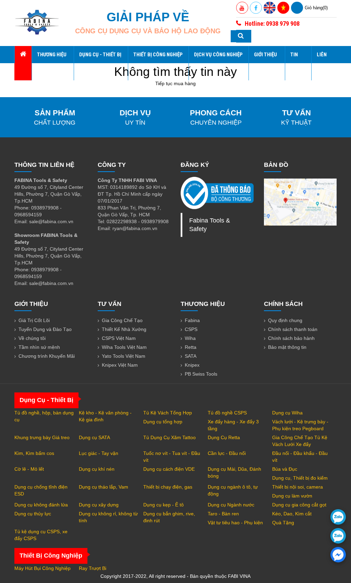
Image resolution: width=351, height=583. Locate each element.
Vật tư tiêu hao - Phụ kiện (235, 522)
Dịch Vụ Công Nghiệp (218, 55)
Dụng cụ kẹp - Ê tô (163, 504)
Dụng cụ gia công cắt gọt (299, 504)
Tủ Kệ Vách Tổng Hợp (167, 412)
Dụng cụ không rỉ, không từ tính (108, 517)
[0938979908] (338, 517)
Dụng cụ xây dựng (99, 504)
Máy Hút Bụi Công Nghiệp (42, 568)
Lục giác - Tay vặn (98, 453)
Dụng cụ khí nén (96, 469)
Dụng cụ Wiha (287, 412)
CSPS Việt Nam (119, 338)
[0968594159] (338, 536)
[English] (270, 8)
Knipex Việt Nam (120, 365)
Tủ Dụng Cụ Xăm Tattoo (169, 437)
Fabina (192, 320)
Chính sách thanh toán (292, 329)
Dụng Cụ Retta (224, 437)
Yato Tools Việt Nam (123, 356)
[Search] (241, 36)
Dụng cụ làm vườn (292, 496)
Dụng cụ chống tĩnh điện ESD (41, 490)
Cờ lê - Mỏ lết (29, 469)
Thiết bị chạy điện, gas (167, 487)
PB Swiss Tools (201, 374)
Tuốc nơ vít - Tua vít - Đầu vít (171, 456)
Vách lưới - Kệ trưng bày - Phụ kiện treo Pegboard (300, 425)
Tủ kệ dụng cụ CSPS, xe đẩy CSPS (41, 535)
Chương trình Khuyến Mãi (47, 356)
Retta (190, 347)
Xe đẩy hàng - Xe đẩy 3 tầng (233, 425)
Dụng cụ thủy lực (32, 513)
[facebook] (338, 554)
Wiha (190, 338)
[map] (300, 202)
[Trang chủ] (23, 54)
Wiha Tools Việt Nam (124, 347)
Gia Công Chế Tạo (122, 320)
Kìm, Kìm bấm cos (34, 453)
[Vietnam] (283, 8)
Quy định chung (285, 320)
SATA (190, 356)
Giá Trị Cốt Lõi (34, 320)
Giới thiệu (265, 55)
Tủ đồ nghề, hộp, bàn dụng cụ (44, 416)
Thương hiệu (51, 55)
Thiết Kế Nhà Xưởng (124, 329)
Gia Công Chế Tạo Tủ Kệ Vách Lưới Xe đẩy (299, 441)
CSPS (191, 329)
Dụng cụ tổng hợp (162, 421)
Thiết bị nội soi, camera (297, 487)
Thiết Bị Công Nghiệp (158, 55)
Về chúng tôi (32, 338)
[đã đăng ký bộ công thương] (217, 193)
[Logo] (37, 22)
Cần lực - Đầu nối (227, 453)
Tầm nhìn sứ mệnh (39, 347)
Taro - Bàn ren (223, 513)
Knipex (192, 365)
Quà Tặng (283, 522)
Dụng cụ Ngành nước (231, 504)
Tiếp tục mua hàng (175, 83)
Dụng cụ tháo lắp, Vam (103, 487)
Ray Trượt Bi (92, 568)
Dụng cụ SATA (94, 437)
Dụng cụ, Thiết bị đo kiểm (300, 478)
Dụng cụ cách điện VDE (169, 469)
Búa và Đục (284, 469)
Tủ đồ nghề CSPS (227, 412)
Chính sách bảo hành (291, 338)
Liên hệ (322, 63)
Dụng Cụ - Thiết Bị (100, 55)
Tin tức (295, 63)
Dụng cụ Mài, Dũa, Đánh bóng (234, 472)
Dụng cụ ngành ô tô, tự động (233, 490)
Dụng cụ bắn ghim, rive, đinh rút (169, 517)
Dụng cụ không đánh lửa (41, 504)
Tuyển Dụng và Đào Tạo (45, 329)
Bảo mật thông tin (287, 347)
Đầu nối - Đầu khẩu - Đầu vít (300, 456)
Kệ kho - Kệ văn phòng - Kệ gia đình (105, 416)
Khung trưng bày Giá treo (42, 437)
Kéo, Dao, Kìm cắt (292, 513)
